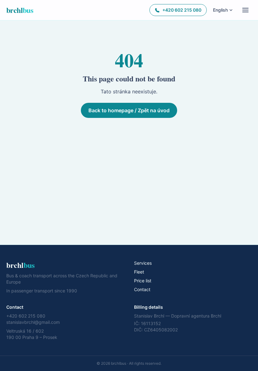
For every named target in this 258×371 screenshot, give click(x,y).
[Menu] (245, 10)
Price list (142, 280)
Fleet (139, 271)
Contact (142, 289)
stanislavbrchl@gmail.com (33, 322)
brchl (19, 10)
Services (143, 263)
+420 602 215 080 (181, 10)
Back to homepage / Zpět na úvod (129, 110)
